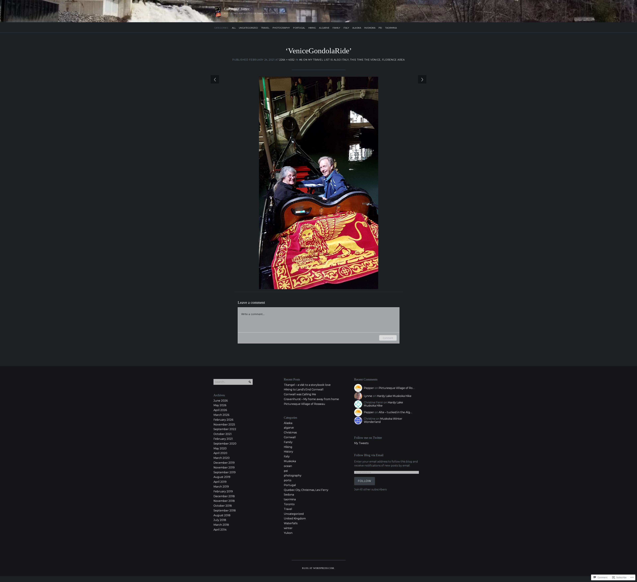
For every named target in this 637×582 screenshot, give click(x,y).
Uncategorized (248, 28)
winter (288, 528)
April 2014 (219, 529)
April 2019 (219, 481)
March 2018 (221, 524)
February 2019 (223, 491)
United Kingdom (295, 518)
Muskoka (369, 28)
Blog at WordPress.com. (318, 568)
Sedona (289, 494)
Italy (346, 28)
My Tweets (361, 443)
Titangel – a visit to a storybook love (307, 384)
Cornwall (290, 437)
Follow (364, 481)
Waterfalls (290, 523)
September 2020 (224, 443)
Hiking (312, 28)
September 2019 (224, 472)
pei (380, 28)
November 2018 (224, 500)
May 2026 (219, 405)
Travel (265, 28)
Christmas (290, 432)
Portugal (299, 28)
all (234, 28)
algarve (324, 28)
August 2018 (221, 515)
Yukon (288, 533)
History (288, 451)
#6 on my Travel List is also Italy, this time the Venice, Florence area (352, 59)
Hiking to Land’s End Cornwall (303, 389)
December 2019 (224, 462)
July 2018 (219, 520)
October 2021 (222, 434)
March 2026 (221, 414)
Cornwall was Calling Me (300, 394)
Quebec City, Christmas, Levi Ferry (306, 490)
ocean (288, 466)
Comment (388, 337)
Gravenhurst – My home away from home (311, 399)
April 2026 (220, 410)
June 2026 (220, 400)
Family (336, 28)
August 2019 (221, 477)
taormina (391, 28)
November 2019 (224, 467)
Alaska (356, 28)
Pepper (369, 388)
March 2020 (221, 457)
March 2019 (221, 486)
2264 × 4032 (287, 59)
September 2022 (224, 429)
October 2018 (222, 505)
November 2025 (224, 424)
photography (281, 28)
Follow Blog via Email (368, 455)
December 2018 (224, 496)
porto (287, 480)
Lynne (368, 396)
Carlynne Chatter (236, 9)
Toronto (289, 504)
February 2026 (223, 419)
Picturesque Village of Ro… (396, 388)
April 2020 (220, 453)
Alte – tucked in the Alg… (395, 412)
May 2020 (220, 448)
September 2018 (224, 510)
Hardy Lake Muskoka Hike (394, 396)
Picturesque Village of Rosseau (304, 404)
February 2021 (223, 438)
